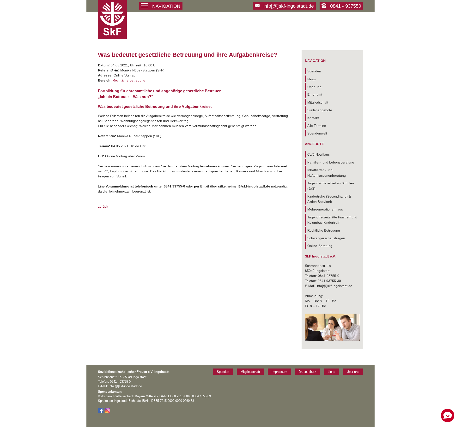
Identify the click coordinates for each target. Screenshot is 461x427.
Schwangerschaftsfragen (326, 238)
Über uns (314, 87)
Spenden (314, 71)
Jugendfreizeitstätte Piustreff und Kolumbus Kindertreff (332, 219)
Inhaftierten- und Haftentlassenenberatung (326, 172)
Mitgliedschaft (317, 102)
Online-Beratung (319, 246)
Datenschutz (307, 372)
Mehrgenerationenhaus (325, 209)
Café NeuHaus (318, 154)
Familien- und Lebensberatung (330, 162)
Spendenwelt (317, 133)
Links (331, 372)
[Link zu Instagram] (107, 412)
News (311, 79)
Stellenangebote (319, 110)
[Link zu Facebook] (101, 412)
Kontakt (313, 118)
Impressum (279, 372)
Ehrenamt (314, 94)
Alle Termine (316, 126)
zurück (103, 206)
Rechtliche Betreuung (129, 80)
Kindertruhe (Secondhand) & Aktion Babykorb (329, 199)
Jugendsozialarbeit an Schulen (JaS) (330, 185)
